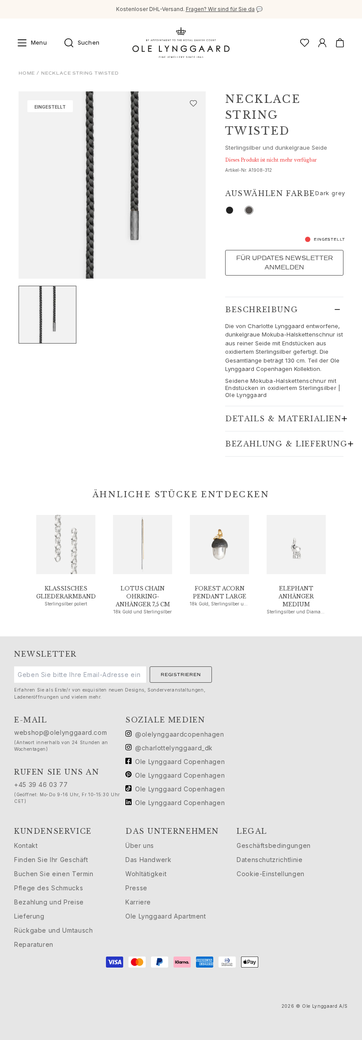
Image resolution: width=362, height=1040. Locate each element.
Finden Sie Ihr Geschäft (51, 859)
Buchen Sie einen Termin (54, 873)
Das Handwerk (148, 859)
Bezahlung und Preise (49, 902)
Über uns (139, 845)
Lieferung (29, 916)
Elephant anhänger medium (296, 596)
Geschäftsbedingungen (274, 845)
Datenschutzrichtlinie (269, 859)
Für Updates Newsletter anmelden (284, 262)
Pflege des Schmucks (48, 888)
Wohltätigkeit (145, 873)
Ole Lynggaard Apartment (165, 916)
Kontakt (26, 845)
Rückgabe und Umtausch (53, 930)
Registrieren (181, 674)
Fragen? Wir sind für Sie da (220, 9)
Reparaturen (33, 944)
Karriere (138, 902)
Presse (136, 888)
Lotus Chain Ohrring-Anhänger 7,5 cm (143, 596)
